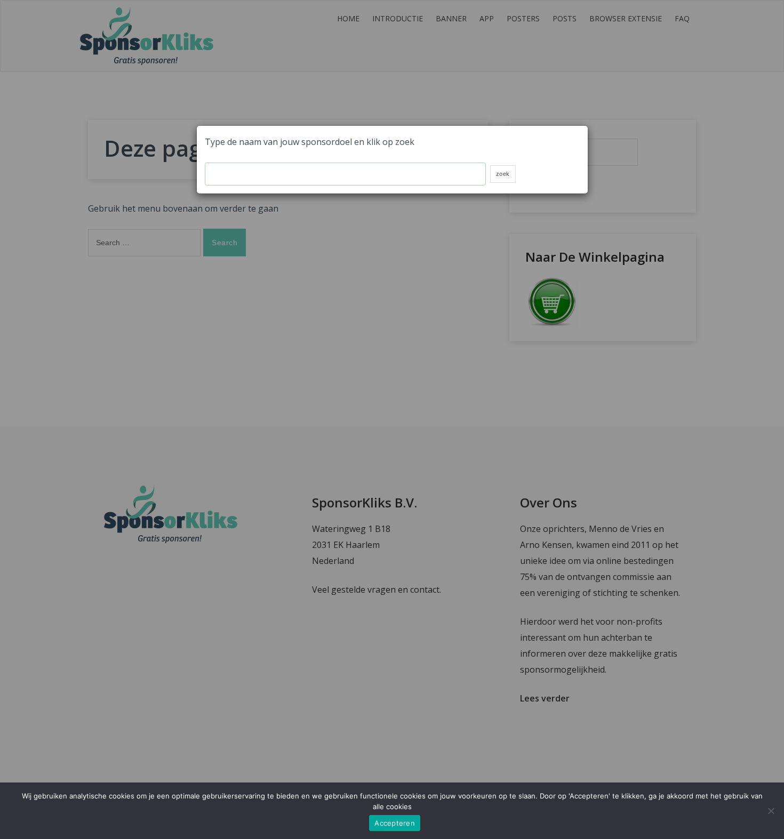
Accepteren (394, 823)
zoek (503, 174)
